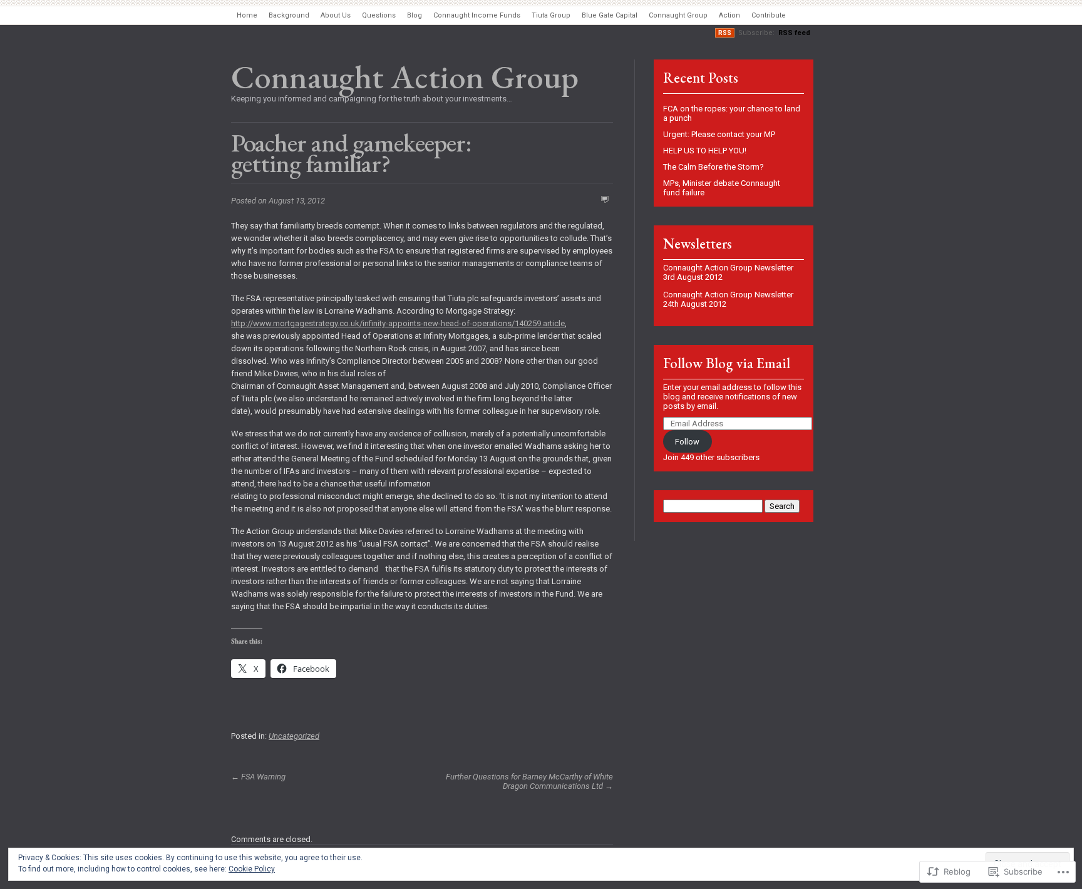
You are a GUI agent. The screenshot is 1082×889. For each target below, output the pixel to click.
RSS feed (794, 33)
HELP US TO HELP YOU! (704, 150)
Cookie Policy (252, 869)
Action (729, 15)
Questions (379, 15)
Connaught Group (678, 15)
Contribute (768, 15)
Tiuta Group (551, 15)
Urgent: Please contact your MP (719, 134)
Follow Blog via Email (726, 363)
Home (247, 15)
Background (289, 15)
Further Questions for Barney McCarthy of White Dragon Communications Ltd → (529, 781)
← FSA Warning (258, 776)
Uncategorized (294, 736)
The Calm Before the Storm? (713, 167)
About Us (336, 15)
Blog (414, 15)
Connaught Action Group (405, 76)
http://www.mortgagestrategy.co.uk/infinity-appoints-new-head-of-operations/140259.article (398, 323)
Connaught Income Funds (476, 15)
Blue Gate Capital (609, 15)
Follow (687, 441)
